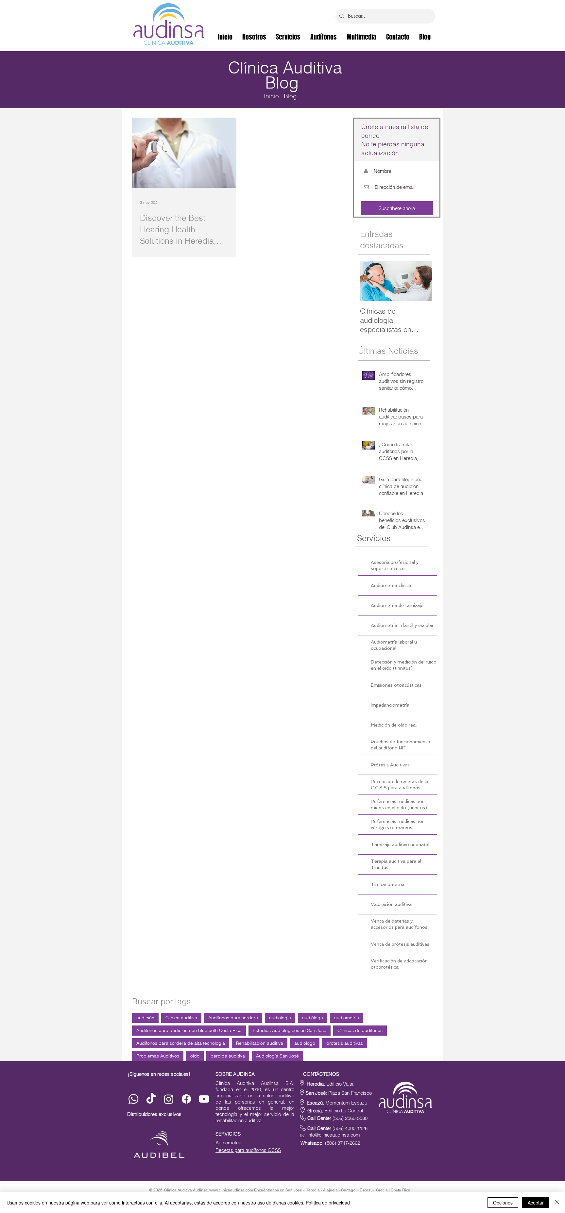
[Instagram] (169, 1099)
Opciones (503, 1202)
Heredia (312, 1190)
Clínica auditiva (181, 1018)
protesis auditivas (344, 1043)
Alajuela (330, 1190)
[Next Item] (421, 281)
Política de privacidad (328, 1202)
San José (294, 1190)
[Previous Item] (370, 281)
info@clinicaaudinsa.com (333, 1135)
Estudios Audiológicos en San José (289, 1030)
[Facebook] (186, 1099)
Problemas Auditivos (157, 1056)
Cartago (348, 1190)
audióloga (312, 1018)
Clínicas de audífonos (360, 1030)
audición (145, 1018)
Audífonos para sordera (233, 1018)
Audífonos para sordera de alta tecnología (180, 1043)
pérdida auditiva (228, 1056)
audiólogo (304, 1043)
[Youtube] (204, 1099)
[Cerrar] (557, 1202)
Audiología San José (277, 1056)
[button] (361, 37)
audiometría (346, 1018)
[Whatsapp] (133, 1099)
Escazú (366, 1190)
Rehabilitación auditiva (259, 1043)
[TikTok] (151, 1099)
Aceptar (536, 1202)
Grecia (382, 1190)
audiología (280, 1018)
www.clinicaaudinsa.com (231, 1190)
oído (194, 1056)
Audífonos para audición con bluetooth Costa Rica (189, 1030)
